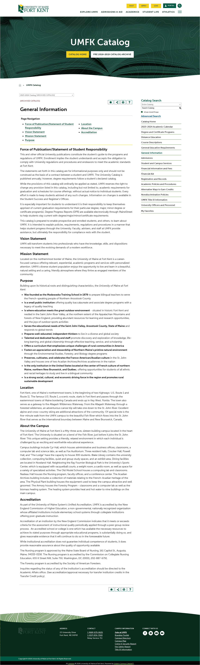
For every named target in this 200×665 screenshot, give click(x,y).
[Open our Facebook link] (145, 633)
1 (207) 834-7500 (95, 635)
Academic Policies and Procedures (158, 184)
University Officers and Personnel (158, 205)
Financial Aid (147, 174)
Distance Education (151, 137)
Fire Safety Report (122, 647)
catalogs (71, 663)
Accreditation (89, 132)
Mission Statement (35, 136)
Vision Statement (35, 131)
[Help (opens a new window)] (129, 102)
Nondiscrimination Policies (154, 194)
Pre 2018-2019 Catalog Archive (112, 54)
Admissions (147, 158)
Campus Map (120, 641)
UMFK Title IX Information (154, 199)
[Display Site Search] (180, 6)
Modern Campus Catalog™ (124, 663)
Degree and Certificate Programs (157, 132)
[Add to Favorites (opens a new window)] (110, 102)
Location (86, 124)
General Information (151, 153)
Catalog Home (78, 54)
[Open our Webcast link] (162, 633)
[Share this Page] (117, 102)
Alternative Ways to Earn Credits (157, 189)
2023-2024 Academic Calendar (157, 126)
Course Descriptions (151, 142)
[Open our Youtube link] (156, 633)
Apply (143, 6)
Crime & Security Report (125, 644)
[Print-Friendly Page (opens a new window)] (123, 102)
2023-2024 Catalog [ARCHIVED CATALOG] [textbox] (37, 95)
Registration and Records (154, 179)
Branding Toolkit (122, 635)
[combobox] (46, 95)
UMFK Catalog (33, 85)
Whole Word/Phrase (151, 112)
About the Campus (91, 128)
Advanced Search (151, 116)
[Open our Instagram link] (151, 633)
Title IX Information (123, 649)
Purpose (29, 140)
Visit (131, 6)
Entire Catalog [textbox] (147, 104)
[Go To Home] (21, 85)
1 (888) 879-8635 (95, 632)
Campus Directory (123, 638)
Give (156, 6)
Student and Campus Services (156, 163)
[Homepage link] (32, 630)
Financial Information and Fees (156, 168)
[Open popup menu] (180, 12)
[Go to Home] (38, 8)
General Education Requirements (158, 147)
